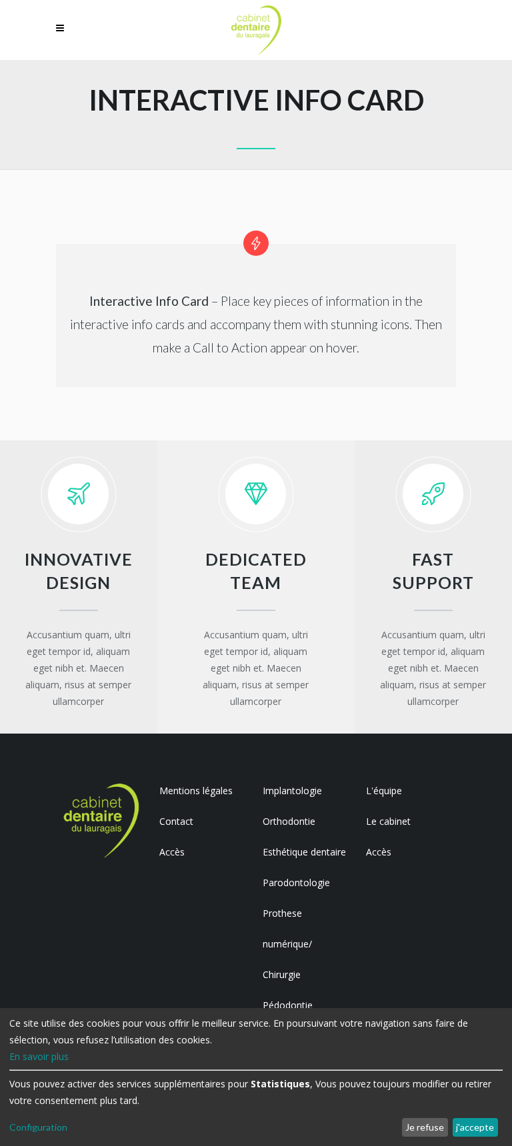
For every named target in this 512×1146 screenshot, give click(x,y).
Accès (172, 852)
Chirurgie (282, 974)
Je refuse (424, 1127)
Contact (176, 821)
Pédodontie (288, 1005)
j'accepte (475, 1127)
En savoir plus (39, 1056)
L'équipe (384, 790)
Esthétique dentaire (304, 852)
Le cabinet (388, 821)
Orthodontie (289, 821)
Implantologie (292, 790)
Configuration (38, 1127)
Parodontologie (296, 882)
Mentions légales (196, 790)
